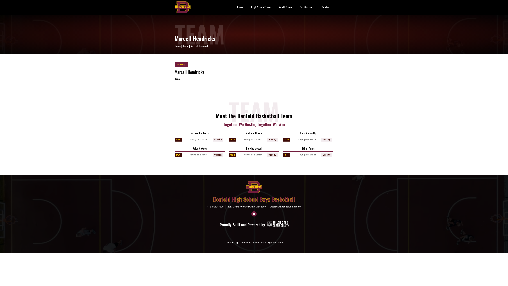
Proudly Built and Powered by (242, 224)
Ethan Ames (308, 148)
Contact (326, 7)
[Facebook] (254, 213)
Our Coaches (307, 7)
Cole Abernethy (308, 133)
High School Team (261, 7)
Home (240, 7)
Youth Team (285, 7)
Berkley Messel (254, 148)
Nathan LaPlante (200, 133)
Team (186, 46)
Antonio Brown (254, 133)
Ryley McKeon (200, 148)
